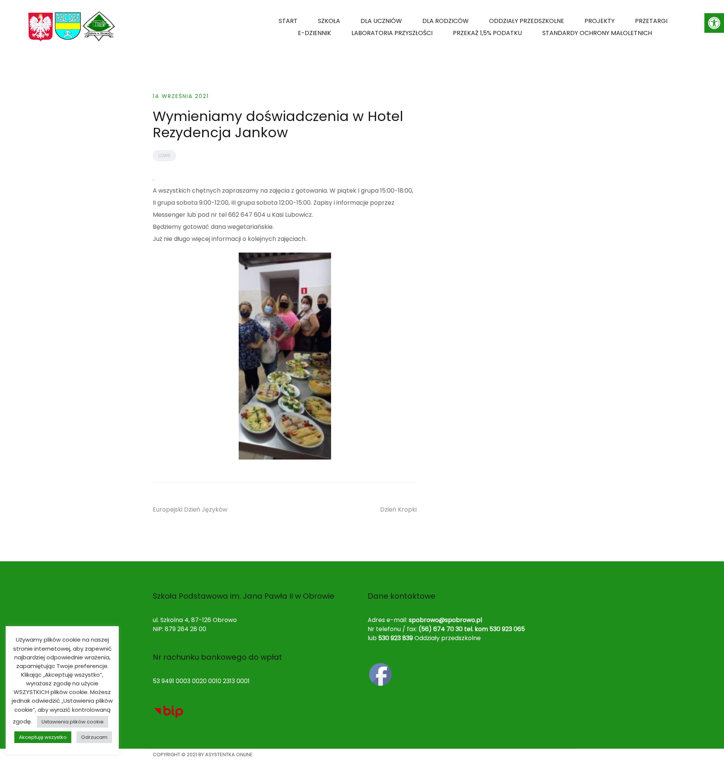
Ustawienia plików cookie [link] (72, 721)
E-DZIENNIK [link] (314, 33)
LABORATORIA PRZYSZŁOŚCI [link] (392, 33)
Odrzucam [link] (94, 737)
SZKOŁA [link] (329, 21)
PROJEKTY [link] (599, 21)
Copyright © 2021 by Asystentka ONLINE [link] (203, 754)
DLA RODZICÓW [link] (445, 21)
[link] (714, 23)
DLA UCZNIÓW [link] (381, 21)
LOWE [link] (164, 155)
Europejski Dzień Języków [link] (190, 509)
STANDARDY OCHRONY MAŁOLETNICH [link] (597, 33)
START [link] (288, 21)
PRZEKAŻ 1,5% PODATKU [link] (487, 33)
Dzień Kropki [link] (398, 509)
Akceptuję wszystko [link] (43, 737)
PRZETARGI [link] (651, 21)
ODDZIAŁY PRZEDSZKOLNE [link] (526, 21)
